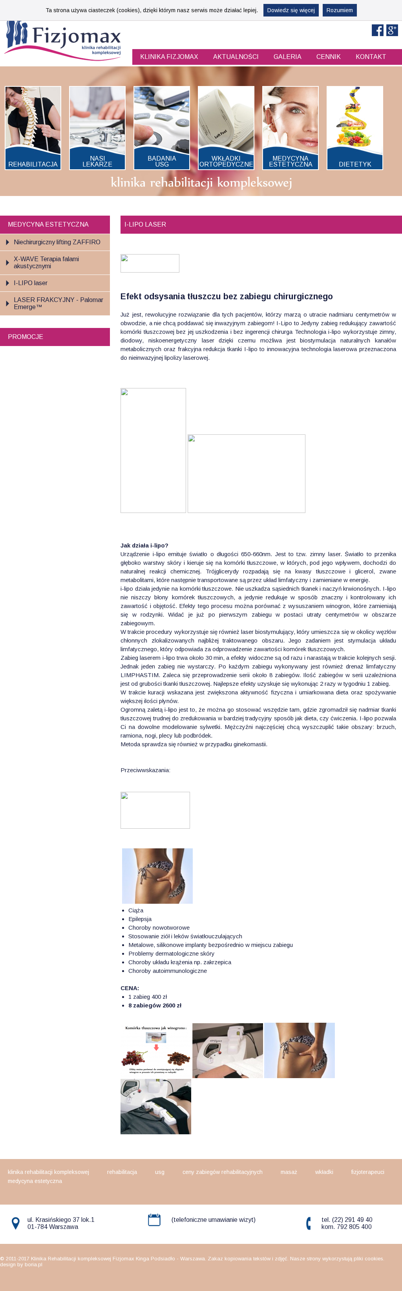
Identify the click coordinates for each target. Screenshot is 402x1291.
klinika (169, 56)
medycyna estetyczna (35, 1181)
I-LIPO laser (31, 283)
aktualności (236, 56)
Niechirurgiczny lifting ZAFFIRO (57, 242)
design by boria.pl (21, 1264)
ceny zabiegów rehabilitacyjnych (223, 1172)
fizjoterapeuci (367, 1172)
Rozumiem (340, 10)
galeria (288, 56)
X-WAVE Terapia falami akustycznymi (46, 262)
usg (159, 1172)
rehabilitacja (122, 1172)
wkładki (324, 1172)
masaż (289, 1172)
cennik (328, 56)
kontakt (371, 56)
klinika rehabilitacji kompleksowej (48, 1172)
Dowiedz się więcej (291, 10)
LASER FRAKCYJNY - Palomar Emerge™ (58, 303)
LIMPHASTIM (140, 675)
